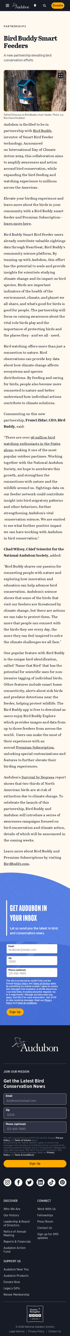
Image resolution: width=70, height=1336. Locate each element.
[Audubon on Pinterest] (62, 1182)
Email (11, 946)
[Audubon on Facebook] (18, 1182)
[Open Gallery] (60, 75)
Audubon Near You (16, 1269)
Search (44, 5)
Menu (7, 5)
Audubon (20, 5)
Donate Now (12, 1282)
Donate (58, 5)
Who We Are (12, 1209)
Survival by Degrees (38, 777)
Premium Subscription (35, 747)
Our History (11, 1215)
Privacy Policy (21, 983)
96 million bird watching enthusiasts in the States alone (32, 444)
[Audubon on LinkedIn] (40, 1182)
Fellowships (45, 1215)
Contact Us (44, 1228)
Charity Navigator (35, 1312)
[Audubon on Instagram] (7, 1182)
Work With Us (46, 1209)
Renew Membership (16, 1294)
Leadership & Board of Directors (16, 1223)
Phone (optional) (17, 970)
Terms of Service (41, 983)
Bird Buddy (42, 130)
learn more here (17, 223)
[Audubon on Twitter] (29, 1182)
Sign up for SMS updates (48, 1236)
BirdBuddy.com (16, 863)
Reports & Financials (17, 1241)
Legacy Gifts (12, 1288)
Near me (35, 5)
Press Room (45, 1221)
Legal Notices (16, 1331)
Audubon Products (16, 1275)
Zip (10, 958)
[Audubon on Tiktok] (51, 1182)
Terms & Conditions (27, 1003)
